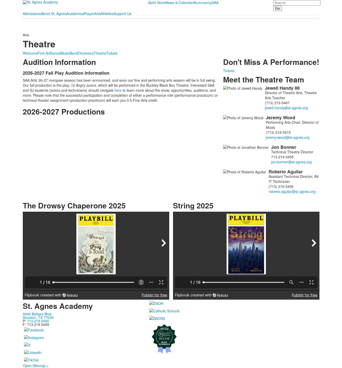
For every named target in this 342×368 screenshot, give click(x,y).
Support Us (122, 13)
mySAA (213, 2)
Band (74, 53)
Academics (75, 13)
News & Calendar (179, 2)
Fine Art (44, 53)
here (118, 90)
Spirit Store (156, 2)
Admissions (32, 13)
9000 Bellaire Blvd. (37, 313)
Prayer (89, 13)
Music (65, 53)
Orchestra (86, 53)
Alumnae (200, 2)
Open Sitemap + (36, 365)
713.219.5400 (38, 320)
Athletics (107, 13)
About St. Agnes (53, 13)
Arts (97, 13)
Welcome (30, 53)
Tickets (111, 53)
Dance (55, 53)
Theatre (100, 53)
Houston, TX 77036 (38, 317)
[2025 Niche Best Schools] (233, 338)
